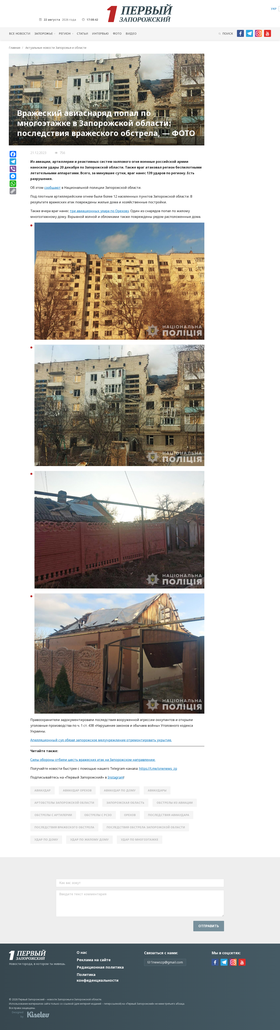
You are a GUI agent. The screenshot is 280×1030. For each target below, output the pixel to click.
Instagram (116, 777)
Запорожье (43, 33)
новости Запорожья (59, 999)
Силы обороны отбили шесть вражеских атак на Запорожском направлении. (92, 759)
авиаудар (42, 790)
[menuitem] (274, 8)
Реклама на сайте (94, 959)
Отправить (208, 926)
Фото (117, 33)
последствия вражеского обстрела (64, 827)
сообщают (52, 187)
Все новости (19, 33)
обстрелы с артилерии (53, 815)
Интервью (100, 33)
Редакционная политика (100, 967)
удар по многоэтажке (139, 839)
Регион (65, 33)
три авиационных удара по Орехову (99, 211)
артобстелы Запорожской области (64, 803)
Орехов (130, 815)
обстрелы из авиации (175, 803)
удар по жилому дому (89, 839)
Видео (131, 33)
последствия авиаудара (168, 815)
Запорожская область (125, 803)
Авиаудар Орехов (77, 790)
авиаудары (157, 790)
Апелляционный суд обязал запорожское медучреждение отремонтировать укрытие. (101, 740)
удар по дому (46, 839)
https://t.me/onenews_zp (158, 768)
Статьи (82, 33)
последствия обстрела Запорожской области (146, 827)
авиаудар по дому (119, 790)
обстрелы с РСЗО (98, 815)
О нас (82, 952)
